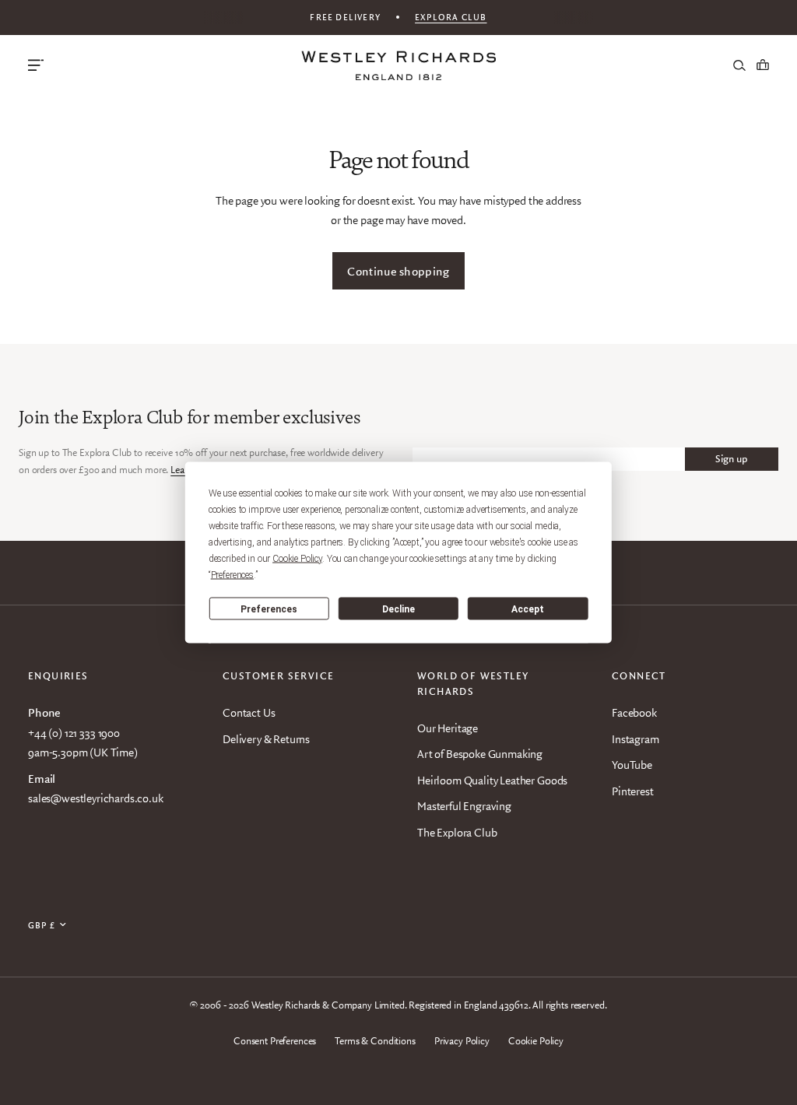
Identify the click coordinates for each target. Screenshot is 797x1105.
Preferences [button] (232, 575)
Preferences (269, 608)
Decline (398, 608)
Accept (527, 608)
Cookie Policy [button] (297, 558)
